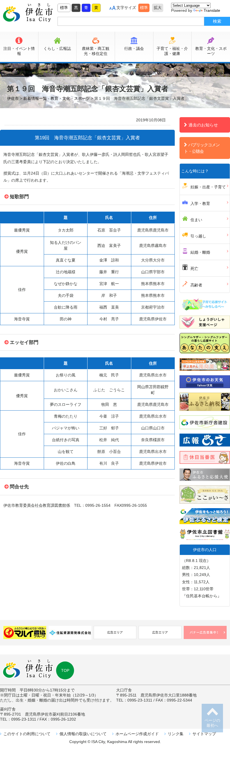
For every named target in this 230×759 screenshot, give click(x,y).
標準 (64, 7)
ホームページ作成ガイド (137, 734)
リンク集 (175, 734)
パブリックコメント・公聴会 (202, 148)
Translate (212, 10)
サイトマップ (204, 734)
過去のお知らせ (203, 124)
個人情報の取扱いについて (83, 734)
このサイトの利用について (26, 734)
